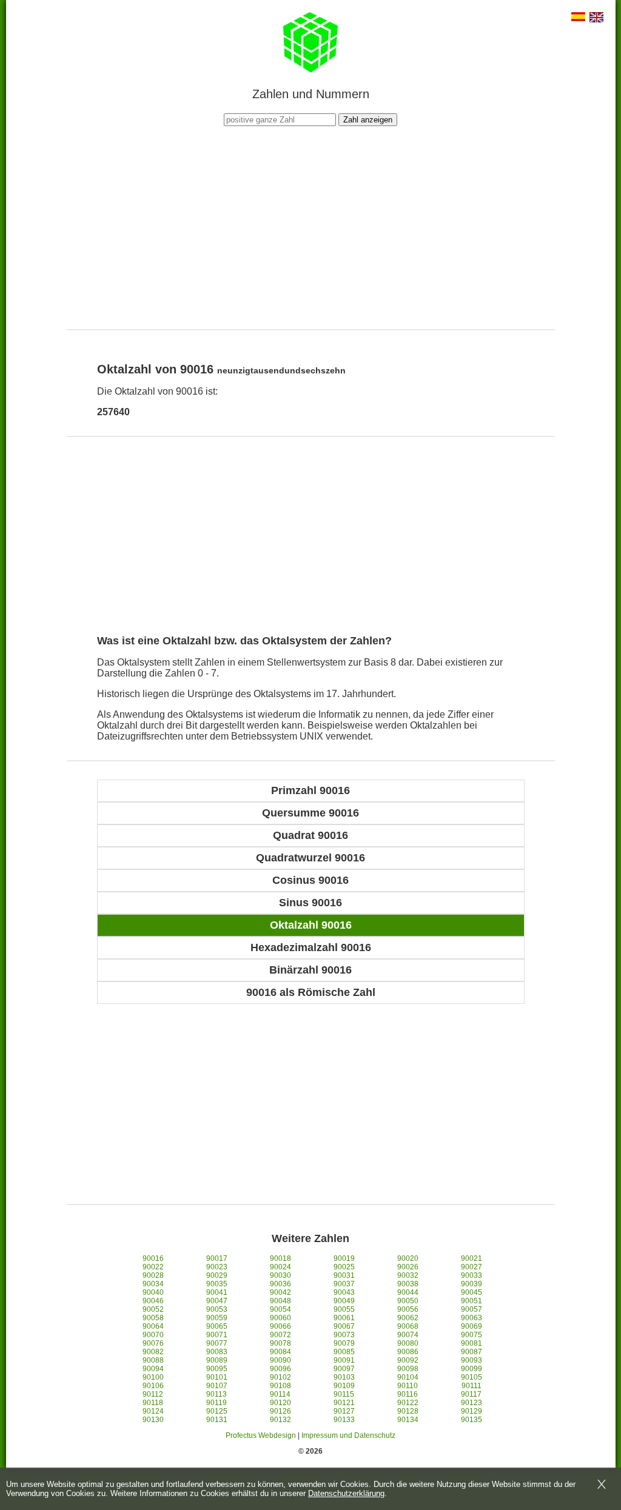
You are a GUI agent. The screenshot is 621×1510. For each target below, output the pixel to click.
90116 (407, 1394)
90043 (344, 1292)
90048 (280, 1301)
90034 (153, 1284)
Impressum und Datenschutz (348, 1435)
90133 (344, 1419)
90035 (216, 1284)
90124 (153, 1411)
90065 (216, 1326)
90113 (216, 1394)
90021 (471, 1258)
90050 (407, 1301)
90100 (153, 1377)
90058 (153, 1318)
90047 (216, 1301)
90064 (153, 1326)
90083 (216, 1352)
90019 (344, 1258)
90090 (280, 1360)
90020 (407, 1258)
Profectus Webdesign (261, 1435)
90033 (471, 1275)
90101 (216, 1377)
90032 (407, 1275)
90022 (153, 1267)
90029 (216, 1275)
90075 (471, 1335)
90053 (216, 1309)
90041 (216, 1292)
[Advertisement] (310, 226)
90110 (407, 1385)
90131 (216, 1419)
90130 (153, 1419)
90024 (280, 1267)
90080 (407, 1343)
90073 (344, 1335)
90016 (153, 1258)
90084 (280, 1352)
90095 (216, 1369)
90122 (407, 1402)
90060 (280, 1318)
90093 (471, 1360)
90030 (280, 1275)
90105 (471, 1377)
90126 (280, 1411)
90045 (471, 1292)
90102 (280, 1377)
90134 (407, 1419)
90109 (344, 1385)
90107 (216, 1385)
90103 (344, 1377)
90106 (153, 1385)
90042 (280, 1292)
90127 (344, 1411)
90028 (153, 1275)
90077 (216, 1343)
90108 (280, 1385)
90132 (280, 1419)
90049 (344, 1301)
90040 (153, 1292)
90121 (344, 1402)
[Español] (578, 18)
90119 (216, 1402)
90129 (471, 1411)
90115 (344, 1394)
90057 (471, 1309)
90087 (471, 1352)
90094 (153, 1369)
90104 (407, 1377)
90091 (344, 1360)
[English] (596, 18)
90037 (344, 1284)
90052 (153, 1309)
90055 (344, 1309)
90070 (153, 1335)
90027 (471, 1267)
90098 (407, 1369)
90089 (216, 1360)
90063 (471, 1318)
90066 (280, 1326)
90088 (153, 1360)
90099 (471, 1369)
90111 (472, 1385)
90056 (407, 1309)
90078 (280, 1343)
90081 (471, 1343)
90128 (407, 1411)
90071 (216, 1335)
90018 (280, 1258)
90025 (344, 1267)
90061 (344, 1318)
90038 (407, 1284)
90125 (216, 1411)
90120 (280, 1402)
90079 (344, 1343)
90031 (344, 1275)
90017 (216, 1258)
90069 (471, 1326)
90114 (280, 1394)
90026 (407, 1267)
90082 (153, 1352)
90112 (153, 1394)
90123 (471, 1402)
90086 (407, 1352)
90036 (280, 1284)
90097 (344, 1369)
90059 (216, 1318)
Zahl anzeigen (367, 119)
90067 (344, 1326)
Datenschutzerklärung (346, 1493)
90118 (153, 1402)
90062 (407, 1318)
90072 (280, 1335)
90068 (407, 1326)
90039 (471, 1284)
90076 (153, 1343)
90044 (407, 1292)
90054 (280, 1309)
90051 (471, 1301)
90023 (216, 1267)
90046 (153, 1301)
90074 (407, 1335)
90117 (471, 1394)
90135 (471, 1419)
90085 (344, 1352)
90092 (407, 1360)
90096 (280, 1369)
